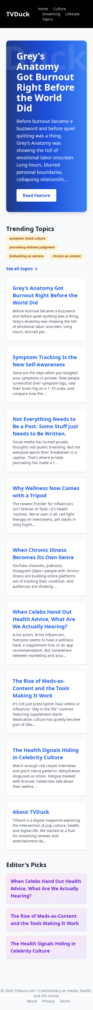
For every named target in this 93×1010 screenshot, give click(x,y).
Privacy (48, 1001)
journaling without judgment (32, 247)
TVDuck (18, 14)
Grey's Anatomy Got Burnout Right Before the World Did (45, 295)
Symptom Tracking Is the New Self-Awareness (45, 361)
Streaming (51, 13)
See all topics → (22, 269)
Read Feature (36, 195)
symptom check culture (27, 238)
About (32, 1001)
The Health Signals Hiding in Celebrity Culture (46, 754)
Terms (65, 1001)
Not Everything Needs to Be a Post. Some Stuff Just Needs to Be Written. (45, 426)
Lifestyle (72, 13)
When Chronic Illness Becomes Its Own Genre (43, 553)
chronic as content (67, 256)
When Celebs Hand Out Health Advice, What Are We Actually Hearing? (44, 619)
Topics (47, 19)
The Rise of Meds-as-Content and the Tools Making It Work (41, 688)
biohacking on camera (26, 256)
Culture (59, 8)
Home (43, 8)
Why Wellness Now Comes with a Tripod (46, 492)
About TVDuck (31, 811)
